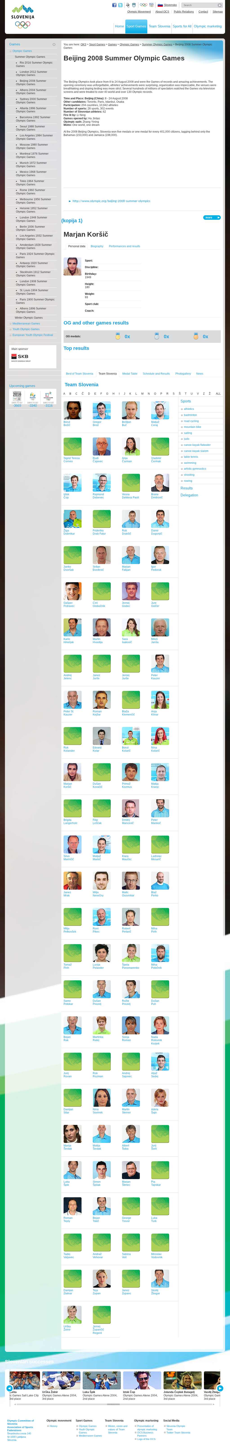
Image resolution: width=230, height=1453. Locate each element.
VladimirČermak (156, 460)
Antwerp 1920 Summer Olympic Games (32, 265)
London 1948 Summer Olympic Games (31, 219)
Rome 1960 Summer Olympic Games (30, 192)
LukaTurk (154, 1219)
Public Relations (184, 11)
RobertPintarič (126, 930)
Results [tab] (187, 488)
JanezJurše (96, 677)
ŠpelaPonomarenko (130, 966)
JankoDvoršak (69, 568)
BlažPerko (154, 894)
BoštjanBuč (126, 423)
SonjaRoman (126, 1038)
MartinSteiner (126, 1111)
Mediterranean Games (26, 323)
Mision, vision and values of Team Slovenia (117, 1429)
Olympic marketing (208, 26)
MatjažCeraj (155, 423)
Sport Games (136, 26)
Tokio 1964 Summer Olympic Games (30, 183)
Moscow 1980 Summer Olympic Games (32, 146)
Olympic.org (144, 5)
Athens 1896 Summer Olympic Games (31, 310)
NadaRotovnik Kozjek (156, 1040)
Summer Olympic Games (30, 56)
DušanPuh (155, 1002)
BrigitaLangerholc (70, 821)
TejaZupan (97, 1292)
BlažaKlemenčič (128, 713)
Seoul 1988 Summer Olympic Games (30, 128)
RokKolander (69, 749)
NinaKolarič (155, 749)
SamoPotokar (68, 1002)
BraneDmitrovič (157, 496)
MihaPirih (154, 930)
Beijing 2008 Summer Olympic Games (31, 82)
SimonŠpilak (97, 1183)
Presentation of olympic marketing (147, 1428)
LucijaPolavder (98, 966)
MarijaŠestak (68, 1147)
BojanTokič (96, 1219)
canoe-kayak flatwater (197, 445)
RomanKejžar (97, 713)
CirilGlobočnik (99, 604)
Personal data (76, 246)
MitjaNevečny (98, 894)
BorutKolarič (126, 749)
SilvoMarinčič (69, 858)
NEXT (220, 1388)
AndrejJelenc (68, 677)
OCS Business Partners (145, 1434)
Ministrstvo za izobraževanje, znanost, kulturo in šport (134, 5)
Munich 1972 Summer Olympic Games (31, 164)
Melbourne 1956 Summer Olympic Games (33, 201)
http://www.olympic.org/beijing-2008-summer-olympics (111, 201)
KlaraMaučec (127, 858)
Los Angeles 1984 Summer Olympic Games (34, 137)
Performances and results (124, 246)
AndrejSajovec (127, 1075)
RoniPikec (96, 930)
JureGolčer (155, 604)
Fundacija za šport (128, 5)
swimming (190, 462)
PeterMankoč (156, 821)
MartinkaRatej (98, 1038)
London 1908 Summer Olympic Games (31, 283)
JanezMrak (67, 894)
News (199, 373)
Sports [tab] (186, 401)
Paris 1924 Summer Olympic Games (35, 255)
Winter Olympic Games (29, 317)
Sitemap (218, 11)
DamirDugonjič (156, 532)
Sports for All (182, 26)
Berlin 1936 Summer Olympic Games (30, 228)
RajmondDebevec (98, 496)
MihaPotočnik (156, 966)
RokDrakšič (126, 532)
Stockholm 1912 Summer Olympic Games (33, 274)
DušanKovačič (97, 785)
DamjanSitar (68, 1111)
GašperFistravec (69, 604)
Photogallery (183, 373)
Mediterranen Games (90, 1435)
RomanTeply (68, 1219)
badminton (190, 415)
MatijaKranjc (155, 785)
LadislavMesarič (156, 858)
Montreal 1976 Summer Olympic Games (32, 155)
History (54, 1426)
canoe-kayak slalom (196, 451)
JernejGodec (126, 604)
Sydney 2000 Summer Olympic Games (31, 101)
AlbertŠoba (125, 1147)
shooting (189, 474)
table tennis (191, 456)
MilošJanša (155, 641)
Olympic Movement (139, 11)
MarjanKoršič (68, 785)
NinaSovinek (98, 1111)
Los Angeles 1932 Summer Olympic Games (34, 237)
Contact (203, 11)
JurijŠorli (154, 1147)
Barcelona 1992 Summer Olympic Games (33, 119)
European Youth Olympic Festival (33, 335)
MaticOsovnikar (128, 894)
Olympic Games (22, 51)
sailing (188, 433)
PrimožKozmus (127, 785)
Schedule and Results (156, 373)
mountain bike (192, 427)
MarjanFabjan (126, 568)
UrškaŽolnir (67, 1328)
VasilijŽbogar (155, 1292)
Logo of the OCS (146, 1439)
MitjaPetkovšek (70, 930)
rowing (188, 480)
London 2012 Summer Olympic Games (31, 73)
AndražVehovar (98, 1256)
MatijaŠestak (97, 1147)
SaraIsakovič (127, 641)
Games (14, 44)
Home (119, 26)
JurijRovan (68, 1075)
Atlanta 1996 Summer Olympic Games (31, 110)
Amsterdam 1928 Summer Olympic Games (34, 246)
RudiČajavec (98, 460)
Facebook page (114, 5)
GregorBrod (97, 423)
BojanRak (67, 1038)
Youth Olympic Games (26, 329)
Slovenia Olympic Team (175, 1428)
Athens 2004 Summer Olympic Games (31, 92)
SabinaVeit (126, 1256)
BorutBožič (67, 423)
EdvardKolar (97, 749)
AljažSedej (154, 1075)
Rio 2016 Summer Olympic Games (34, 64)
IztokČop (66, 496)
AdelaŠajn (154, 1111)
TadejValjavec (69, 1256)
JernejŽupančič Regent (98, 1330)
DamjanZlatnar (68, 1292)
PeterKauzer (155, 677)
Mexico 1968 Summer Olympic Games (31, 173)
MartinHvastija (98, 641)
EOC (151, 5)
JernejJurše (126, 677)
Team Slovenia (159, 26)
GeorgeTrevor (126, 1219)
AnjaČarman (127, 460)
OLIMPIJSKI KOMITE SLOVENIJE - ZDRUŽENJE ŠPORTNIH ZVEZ (22, 17)
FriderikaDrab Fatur (99, 532)
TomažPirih (68, 966)
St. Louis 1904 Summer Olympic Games (32, 292)
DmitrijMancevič (128, 821)
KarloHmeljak (69, 641)
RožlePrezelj (126, 1002)
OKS (83, 44)
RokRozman (98, 1075)
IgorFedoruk (156, 568)
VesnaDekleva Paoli (130, 496)
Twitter (120, 5)
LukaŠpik (67, 1183)
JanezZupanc (126, 1292)
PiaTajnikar (156, 1183)
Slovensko (170, 5)
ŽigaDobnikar (69, 532)
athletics (189, 409)
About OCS (162, 11)
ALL (218, 393)
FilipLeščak (97, 821)
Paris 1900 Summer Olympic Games (35, 301)
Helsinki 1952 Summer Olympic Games (32, 210)
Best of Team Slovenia (79, 373)
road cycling (191, 421)
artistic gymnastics (195, 468)
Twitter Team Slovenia (178, 1432)
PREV (10, 1388)
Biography (97, 246)
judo (186, 438)
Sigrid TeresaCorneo (72, 460)
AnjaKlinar (154, 713)
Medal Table (129, 373)
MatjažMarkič (97, 858)
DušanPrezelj (97, 1002)
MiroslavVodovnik (156, 1256)
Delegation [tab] (189, 495)
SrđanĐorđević (98, 568)
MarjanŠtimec (126, 1183)
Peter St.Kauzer (69, 713)
